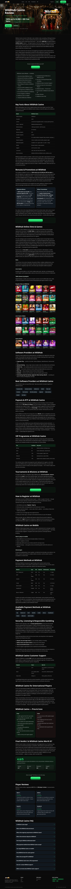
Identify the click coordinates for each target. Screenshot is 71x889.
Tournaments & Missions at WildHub (26, 91)
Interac (44, 612)
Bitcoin (17, 615)
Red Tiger (24, 395)
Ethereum (24, 615)
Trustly (39, 612)
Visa (17, 612)
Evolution (18, 391)
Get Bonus (16, 25)
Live (26, 1)
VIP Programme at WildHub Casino (25, 89)
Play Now (8, 25)
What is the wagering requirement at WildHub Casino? (29, 832)
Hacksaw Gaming (28, 388)
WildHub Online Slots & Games (24, 80)
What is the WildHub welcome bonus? (25, 828)
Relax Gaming (48, 391)
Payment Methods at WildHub (24, 97)
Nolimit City (36, 388)
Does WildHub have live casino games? (25, 852)
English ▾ (52, 1)
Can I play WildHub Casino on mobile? (25, 848)
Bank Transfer (31, 615)
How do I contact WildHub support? (24, 864)
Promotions (33, 1)
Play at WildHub (35, 778)
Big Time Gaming (33, 391)
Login (57, 1)
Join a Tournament (35, 489)
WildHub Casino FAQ (41, 96)
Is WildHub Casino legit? (22, 824)
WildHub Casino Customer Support (44, 83)
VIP (37, 1)
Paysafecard (50, 612)
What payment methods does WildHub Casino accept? (28, 844)
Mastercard (23, 612)
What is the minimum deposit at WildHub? (26, 836)
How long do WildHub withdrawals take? (25, 840)
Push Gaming (25, 391)
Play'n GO (48, 388)
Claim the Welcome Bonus (35, 220)
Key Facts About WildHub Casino (25, 76)
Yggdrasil (41, 391)
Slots (29, 1)
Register (63, 1)
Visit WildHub (35, 67)
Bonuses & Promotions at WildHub (25, 78)
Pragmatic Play (19, 388)
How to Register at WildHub (24, 93)
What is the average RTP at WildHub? (25, 856)
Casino (23, 1)
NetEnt (42, 388)
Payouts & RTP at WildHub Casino (25, 87)
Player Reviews (40, 94)
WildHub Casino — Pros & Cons (44, 88)
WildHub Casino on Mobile (24, 95)
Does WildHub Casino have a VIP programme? (27, 860)
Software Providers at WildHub (24, 82)
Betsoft (17, 395)
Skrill (29, 612)
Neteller (33, 612)
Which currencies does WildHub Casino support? (27, 868)
